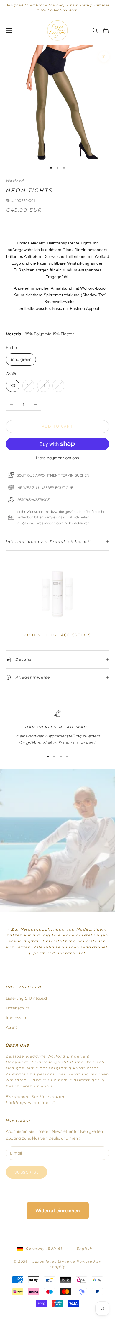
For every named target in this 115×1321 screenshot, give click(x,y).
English (84, 1249)
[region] (57, 728)
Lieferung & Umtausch (27, 998)
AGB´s (11, 1027)
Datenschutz (18, 1008)
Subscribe (26, 1172)
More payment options (57, 457)
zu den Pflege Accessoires (57, 635)
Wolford (15, 180)
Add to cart (57, 426)
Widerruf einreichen (57, 1210)
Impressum (16, 1017)
